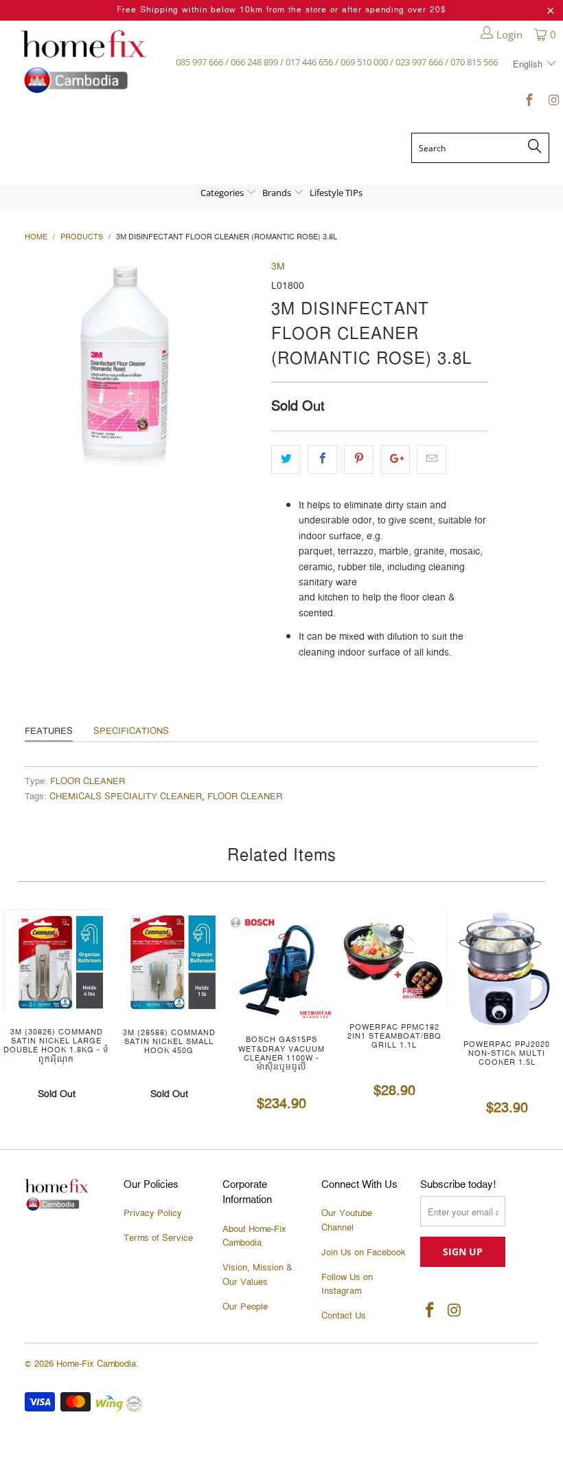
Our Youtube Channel (346, 1220)
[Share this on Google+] (395, 459)
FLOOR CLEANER (87, 782)
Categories (223, 192)
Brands (277, 192)
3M (278, 267)
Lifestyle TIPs (336, 192)
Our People (245, 1307)
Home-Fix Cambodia (96, 1364)
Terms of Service (158, 1238)
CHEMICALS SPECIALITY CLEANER (125, 797)
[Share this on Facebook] (322, 459)
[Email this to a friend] (431, 459)
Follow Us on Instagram (347, 1284)
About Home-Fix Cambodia (254, 1236)
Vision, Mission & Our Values (257, 1274)
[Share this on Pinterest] (359, 459)
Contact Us (343, 1316)
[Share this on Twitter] (286, 459)
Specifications (131, 731)
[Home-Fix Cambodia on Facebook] (529, 102)
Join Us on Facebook (363, 1252)
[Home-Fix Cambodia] (83, 61)
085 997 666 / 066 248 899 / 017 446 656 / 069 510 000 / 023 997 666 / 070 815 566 (337, 62)
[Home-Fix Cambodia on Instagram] (552, 102)
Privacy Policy (153, 1213)
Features (49, 731)
